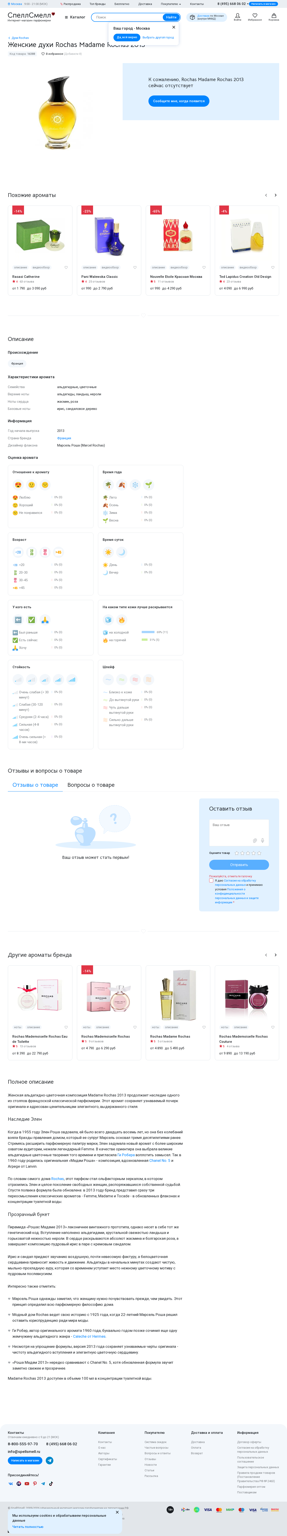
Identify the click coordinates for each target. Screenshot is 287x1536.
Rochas (57, 1178)
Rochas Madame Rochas (170, 1036)
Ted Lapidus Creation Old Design (245, 277)
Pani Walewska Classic (99, 277)
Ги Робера (126, 1155)
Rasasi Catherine (26, 277)
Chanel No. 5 (159, 1160)
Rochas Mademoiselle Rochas (105, 1036)
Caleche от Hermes (89, 1336)
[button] (266, 195)
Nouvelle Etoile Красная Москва (176, 277)
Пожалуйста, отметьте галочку (230, 876)
